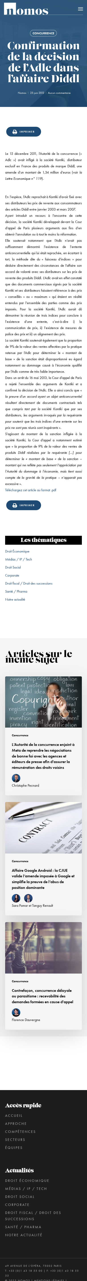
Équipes (14, 1147)
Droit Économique (17, 551)
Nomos (22, 93)
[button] (80, 8)
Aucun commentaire (59, 93)
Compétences (20, 1131)
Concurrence (43, 33)
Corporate (12, 575)
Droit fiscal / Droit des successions (28, 583)
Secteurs (15, 1139)
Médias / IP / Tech (18, 559)
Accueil (14, 1115)
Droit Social (13, 567)
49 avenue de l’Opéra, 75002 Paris (33, 1266)
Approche (16, 1123)
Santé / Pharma (16, 591)
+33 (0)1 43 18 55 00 (26, 1271)
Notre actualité (15, 599)
